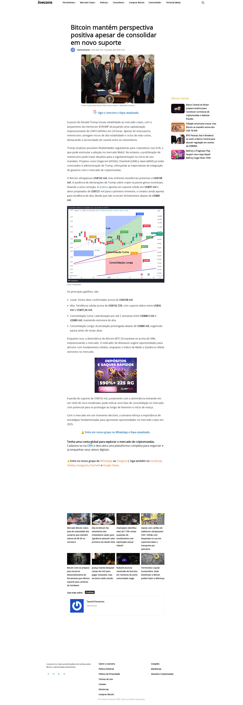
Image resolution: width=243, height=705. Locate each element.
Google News (111, 465)
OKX (90, 446)
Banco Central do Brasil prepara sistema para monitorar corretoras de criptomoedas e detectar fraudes (198, 111)
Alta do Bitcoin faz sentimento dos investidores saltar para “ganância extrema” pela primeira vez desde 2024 (103, 535)
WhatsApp (106, 461)
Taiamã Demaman (83, 50)
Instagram (82, 465)
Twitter (71, 465)
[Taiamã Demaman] (73, 50)
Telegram (122, 461)
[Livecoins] (45, 3)
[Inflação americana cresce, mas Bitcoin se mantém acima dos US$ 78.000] (178, 127)
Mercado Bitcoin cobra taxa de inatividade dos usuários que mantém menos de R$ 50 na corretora (78, 535)
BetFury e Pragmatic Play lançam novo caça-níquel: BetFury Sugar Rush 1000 (198, 154)
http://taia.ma (92, 606)
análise (103, 187)
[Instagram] (53, 674)
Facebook (155, 461)
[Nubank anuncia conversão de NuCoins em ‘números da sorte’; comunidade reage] (128, 559)
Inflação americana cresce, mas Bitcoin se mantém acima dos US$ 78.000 (201, 127)
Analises (90, 592)
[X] (64, 674)
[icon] (203, 2)
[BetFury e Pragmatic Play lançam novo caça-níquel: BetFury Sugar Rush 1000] (178, 154)
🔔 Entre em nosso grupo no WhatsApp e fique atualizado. (115, 432)
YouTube (95, 465)
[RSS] (59, 674)
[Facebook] (48, 674)
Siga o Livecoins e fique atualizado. (118, 112)
